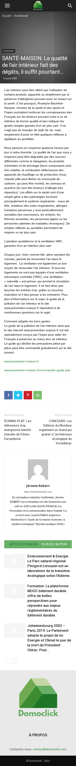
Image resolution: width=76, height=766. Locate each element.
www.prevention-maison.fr (21, 361)
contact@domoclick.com (49, 749)
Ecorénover (21, 16)
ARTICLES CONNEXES (23, 544)
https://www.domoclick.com (38, 491)
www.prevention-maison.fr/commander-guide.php (37, 370)
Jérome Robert (38, 485)
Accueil (6, 16)
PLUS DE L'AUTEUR (54, 544)
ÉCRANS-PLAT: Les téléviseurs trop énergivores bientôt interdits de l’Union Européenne (17, 430)
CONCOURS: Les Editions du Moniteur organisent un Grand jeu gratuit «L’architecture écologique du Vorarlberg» (55, 432)
